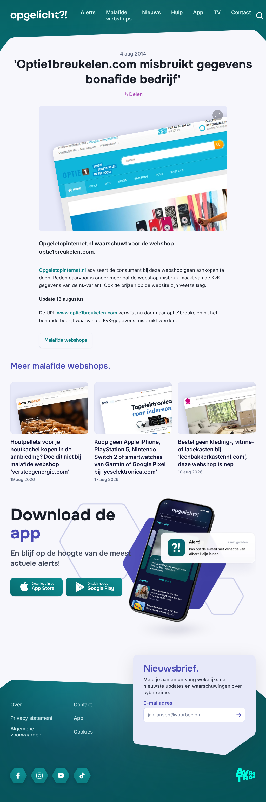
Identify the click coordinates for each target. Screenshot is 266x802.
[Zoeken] (259, 15)
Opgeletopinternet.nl (62, 270)
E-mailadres (157, 703)
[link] (38, 15)
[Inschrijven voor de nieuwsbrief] (239, 715)
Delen (136, 94)
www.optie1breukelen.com (87, 312)
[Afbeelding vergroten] (217, 115)
